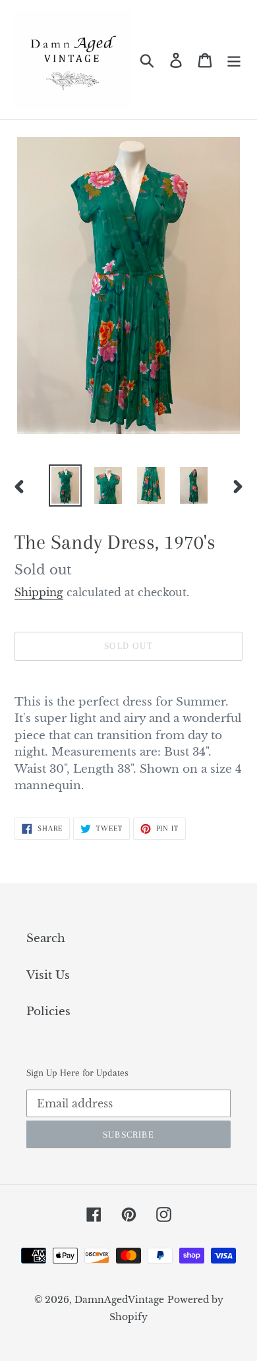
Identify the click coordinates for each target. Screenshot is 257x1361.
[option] (65, 485)
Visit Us (48, 975)
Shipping (38, 592)
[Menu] (233, 60)
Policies (48, 1011)
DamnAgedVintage (119, 1300)
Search (45, 938)
